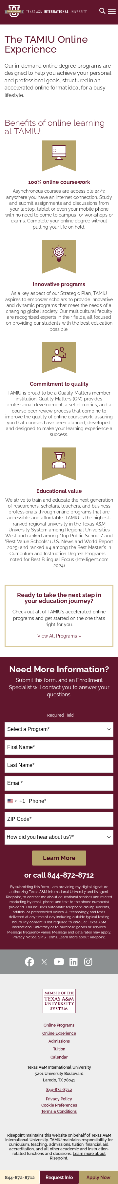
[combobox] (59, 729)
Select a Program (28, 729)
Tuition (59, 1049)
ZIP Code (19, 819)
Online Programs (59, 1025)
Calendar (59, 1057)
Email (15, 783)
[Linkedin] (73, 961)
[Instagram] (88, 961)
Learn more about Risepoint (82, 937)
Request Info (59, 1177)
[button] (102, 11)
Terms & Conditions (59, 1111)
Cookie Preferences (59, 1105)
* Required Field (59, 715)
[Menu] (112, 11)
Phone (37, 801)
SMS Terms (47, 937)
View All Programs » (59, 636)
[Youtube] (59, 961)
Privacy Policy (59, 1099)
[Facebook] (29, 961)
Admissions (59, 1041)
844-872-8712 (70, 875)
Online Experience (59, 1033)
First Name (21, 747)
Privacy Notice (24, 937)
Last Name (20, 765)
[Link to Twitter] (44, 961)
